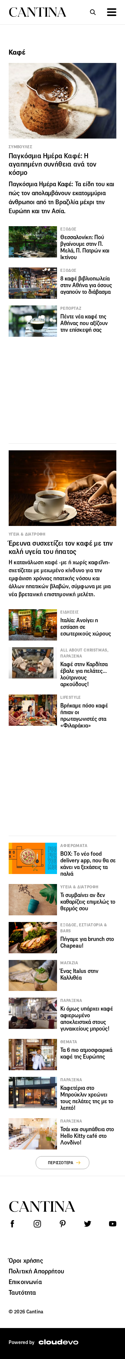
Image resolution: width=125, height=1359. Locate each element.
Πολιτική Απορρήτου (36, 1271)
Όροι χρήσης (26, 1260)
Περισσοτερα (61, 1162)
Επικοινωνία (25, 1282)
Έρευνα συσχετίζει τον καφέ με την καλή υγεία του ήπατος (61, 547)
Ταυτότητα (22, 1292)
